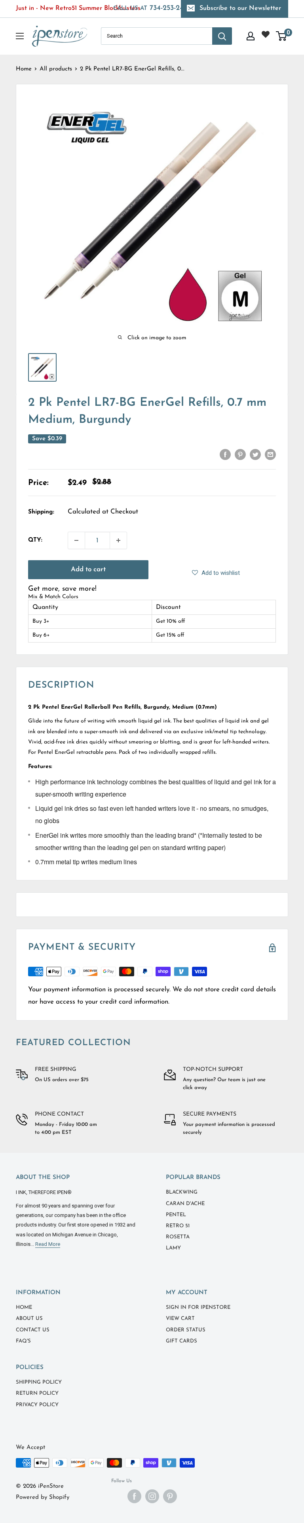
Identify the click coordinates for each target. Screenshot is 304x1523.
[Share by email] (270, 454)
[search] (156, 36)
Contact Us (32, 1330)
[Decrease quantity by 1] (76, 540)
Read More (47, 1244)
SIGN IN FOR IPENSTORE (198, 1307)
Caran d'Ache (185, 1203)
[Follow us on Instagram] (152, 1496)
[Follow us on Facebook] (134, 1496)
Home (24, 69)
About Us (29, 1318)
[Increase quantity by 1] (118, 540)
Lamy (173, 1248)
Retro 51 (178, 1225)
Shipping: (41, 512)
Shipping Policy (39, 1382)
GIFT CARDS (181, 1341)
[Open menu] (20, 36)
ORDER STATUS (185, 1330)
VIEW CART (180, 1318)
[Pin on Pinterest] (240, 454)
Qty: (35, 540)
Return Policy (37, 1393)
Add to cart (88, 569)
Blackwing (182, 1192)
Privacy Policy (37, 1404)
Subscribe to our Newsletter (240, 8)
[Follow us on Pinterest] (170, 1496)
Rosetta (178, 1237)
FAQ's (23, 1341)
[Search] (222, 36)
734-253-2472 (152, 8)
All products (56, 69)
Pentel (176, 1214)
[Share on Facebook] (225, 454)
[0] (282, 36)
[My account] (251, 36)
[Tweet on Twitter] (255, 454)
